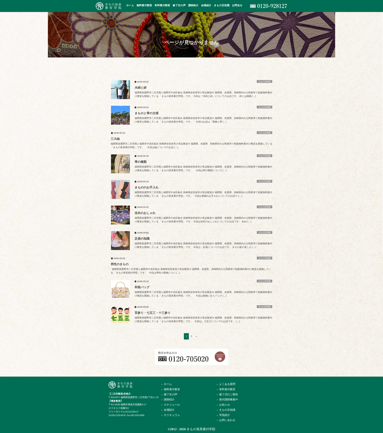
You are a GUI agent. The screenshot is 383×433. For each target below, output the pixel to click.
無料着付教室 (172, 389)
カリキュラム (172, 415)
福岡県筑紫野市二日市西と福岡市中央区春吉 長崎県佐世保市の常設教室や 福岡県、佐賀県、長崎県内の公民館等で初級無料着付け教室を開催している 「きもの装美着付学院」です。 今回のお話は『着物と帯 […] (203, 120)
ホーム (168, 384)
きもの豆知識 (264, 81)
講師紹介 (169, 399)
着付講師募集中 (228, 399)
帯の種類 (141, 161)
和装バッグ (142, 287)
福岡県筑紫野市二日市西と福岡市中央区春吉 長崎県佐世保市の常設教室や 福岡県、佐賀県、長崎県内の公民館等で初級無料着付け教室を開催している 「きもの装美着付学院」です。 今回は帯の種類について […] (203, 168)
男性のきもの (120, 264)
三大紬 (115, 138)
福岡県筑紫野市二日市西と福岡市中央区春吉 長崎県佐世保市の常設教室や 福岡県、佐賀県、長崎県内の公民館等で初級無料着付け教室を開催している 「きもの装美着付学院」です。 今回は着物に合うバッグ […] (203, 294)
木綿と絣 (141, 87)
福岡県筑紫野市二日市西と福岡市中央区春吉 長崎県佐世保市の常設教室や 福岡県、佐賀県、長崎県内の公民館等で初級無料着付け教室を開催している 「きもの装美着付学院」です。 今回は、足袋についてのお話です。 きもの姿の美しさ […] (203, 245)
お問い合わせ (227, 420)
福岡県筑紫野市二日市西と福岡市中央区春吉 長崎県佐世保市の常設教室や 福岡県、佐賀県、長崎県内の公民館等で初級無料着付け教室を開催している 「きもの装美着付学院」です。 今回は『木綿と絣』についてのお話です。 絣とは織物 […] (203, 94)
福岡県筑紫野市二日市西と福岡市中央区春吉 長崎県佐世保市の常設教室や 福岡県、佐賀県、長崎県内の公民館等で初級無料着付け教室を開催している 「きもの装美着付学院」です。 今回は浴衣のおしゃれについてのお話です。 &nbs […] (203, 220)
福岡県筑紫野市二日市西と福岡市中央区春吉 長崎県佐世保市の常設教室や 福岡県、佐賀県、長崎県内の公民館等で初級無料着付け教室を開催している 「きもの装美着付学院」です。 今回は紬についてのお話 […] (191, 145)
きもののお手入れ (147, 187)
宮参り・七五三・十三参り (153, 312)
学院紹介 (224, 415)
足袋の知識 (142, 238)
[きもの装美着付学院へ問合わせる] (220, 356)
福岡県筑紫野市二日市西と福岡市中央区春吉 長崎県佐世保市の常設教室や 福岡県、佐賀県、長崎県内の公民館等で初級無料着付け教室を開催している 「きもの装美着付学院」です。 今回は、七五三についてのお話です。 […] (203, 319)
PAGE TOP (371, 417)
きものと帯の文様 (147, 113)
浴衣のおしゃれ (145, 213)
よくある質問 (227, 384)
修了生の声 (170, 394)
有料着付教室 (227, 389)
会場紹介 (169, 409)
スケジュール (172, 404)
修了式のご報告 (228, 394)
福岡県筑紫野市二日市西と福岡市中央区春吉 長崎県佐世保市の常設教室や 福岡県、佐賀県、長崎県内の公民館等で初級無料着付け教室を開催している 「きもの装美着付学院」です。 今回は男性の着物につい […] (191, 271)
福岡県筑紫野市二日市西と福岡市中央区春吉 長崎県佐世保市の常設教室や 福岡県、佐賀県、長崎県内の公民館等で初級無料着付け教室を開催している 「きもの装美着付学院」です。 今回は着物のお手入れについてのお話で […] (203, 194)
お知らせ (224, 404)
